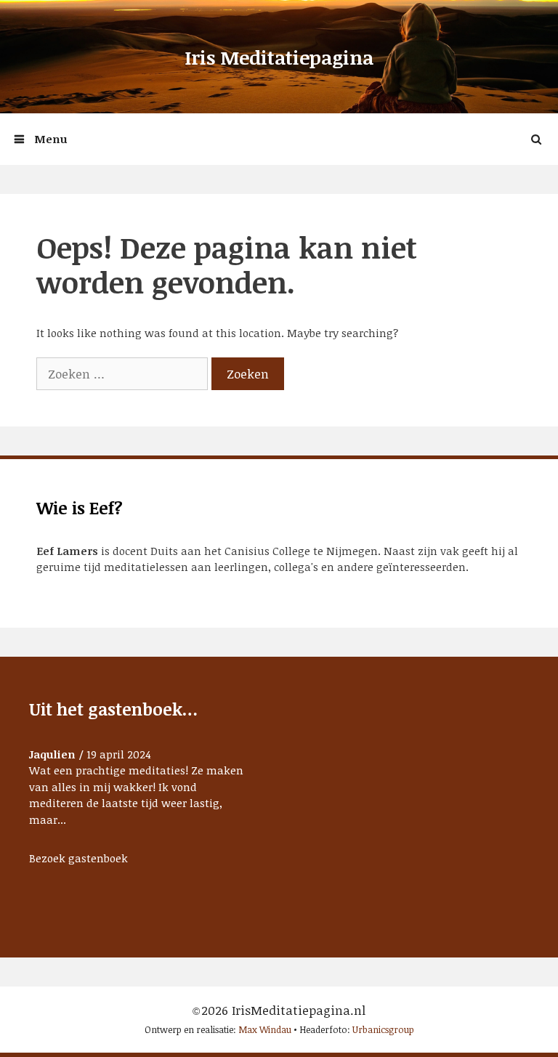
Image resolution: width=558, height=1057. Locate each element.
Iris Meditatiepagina (279, 57)
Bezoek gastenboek (78, 858)
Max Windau (264, 1029)
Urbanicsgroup (383, 1029)
